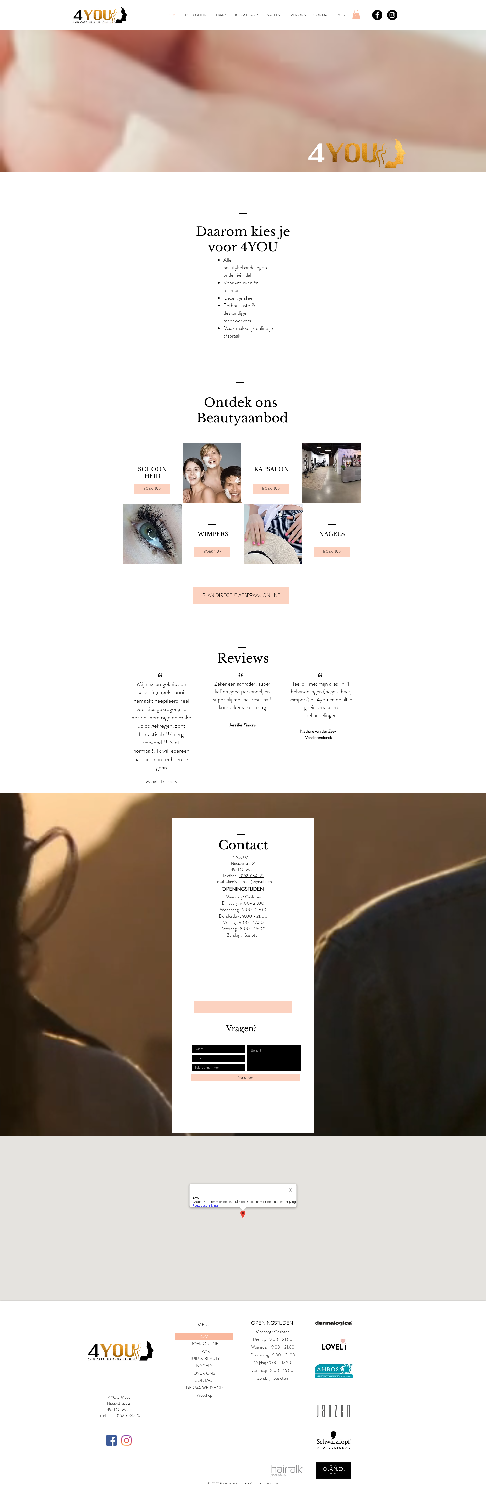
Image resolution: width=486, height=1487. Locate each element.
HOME (204, 1336)
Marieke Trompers (161, 781)
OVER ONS (204, 1373)
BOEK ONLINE (204, 1344)
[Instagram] (126, 1440)
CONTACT (204, 1380)
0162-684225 (251, 876)
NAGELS (204, 1366)
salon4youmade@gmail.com (248, 881)
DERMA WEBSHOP (204, 1388)
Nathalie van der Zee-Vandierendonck (318, 734)
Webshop (204, 1395)
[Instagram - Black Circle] (392, 15)
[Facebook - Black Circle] (377, 15)
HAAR (204, 1351)
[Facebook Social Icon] (111, 1440)
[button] (356, 14)
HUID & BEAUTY (204, 1358)
